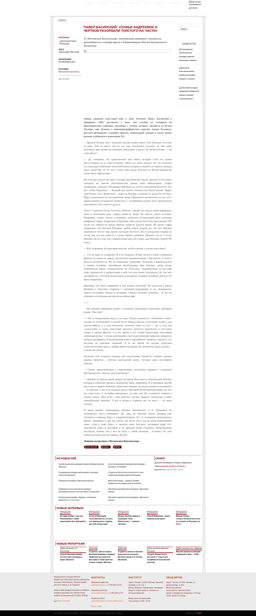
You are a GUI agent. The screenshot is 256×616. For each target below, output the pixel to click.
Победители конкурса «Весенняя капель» (76, 481)
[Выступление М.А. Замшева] (189, 548)
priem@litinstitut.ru (98, 585)
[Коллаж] (93, 548)
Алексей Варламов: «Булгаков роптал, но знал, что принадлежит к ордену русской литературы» (101, 520)
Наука (146, 2)
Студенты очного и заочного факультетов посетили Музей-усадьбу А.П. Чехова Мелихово (130, 556)
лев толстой (92, 447)
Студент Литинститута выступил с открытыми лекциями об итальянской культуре (158, 558)
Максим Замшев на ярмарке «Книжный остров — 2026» (188, 553)
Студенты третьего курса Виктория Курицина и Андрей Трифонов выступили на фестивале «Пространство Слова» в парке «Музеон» (102, 557)
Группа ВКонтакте (115, 601)
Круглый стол (160, 470)
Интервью (64, 37)
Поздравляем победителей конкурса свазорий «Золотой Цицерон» (189, 95)
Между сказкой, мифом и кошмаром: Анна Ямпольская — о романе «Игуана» (129, 520)
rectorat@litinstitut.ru (99, 593)
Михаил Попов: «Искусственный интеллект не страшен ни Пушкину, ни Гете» (188, 520)
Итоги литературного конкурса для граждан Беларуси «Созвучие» (187, 75)
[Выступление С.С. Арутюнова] (73, 551)
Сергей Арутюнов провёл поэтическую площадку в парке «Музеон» (71, 557)
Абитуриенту (117, 2)
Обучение (133, 2)
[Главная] (195, 4)
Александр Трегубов (69, 52)
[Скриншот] (65, 513)
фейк (117, 447)
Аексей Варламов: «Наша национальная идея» (158, 517)
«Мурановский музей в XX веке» (170, 466)
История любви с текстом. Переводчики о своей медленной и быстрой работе (73, 518)
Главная (88, 2)
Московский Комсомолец (69, 72)
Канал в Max (96, 606)
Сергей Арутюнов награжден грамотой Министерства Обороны (188, 56)
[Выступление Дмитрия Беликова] (160, 551)
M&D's (199, 613)
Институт (102, 2)
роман (106, 447)
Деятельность (175, 2)
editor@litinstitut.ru (98, 601)
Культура (159, 2)
